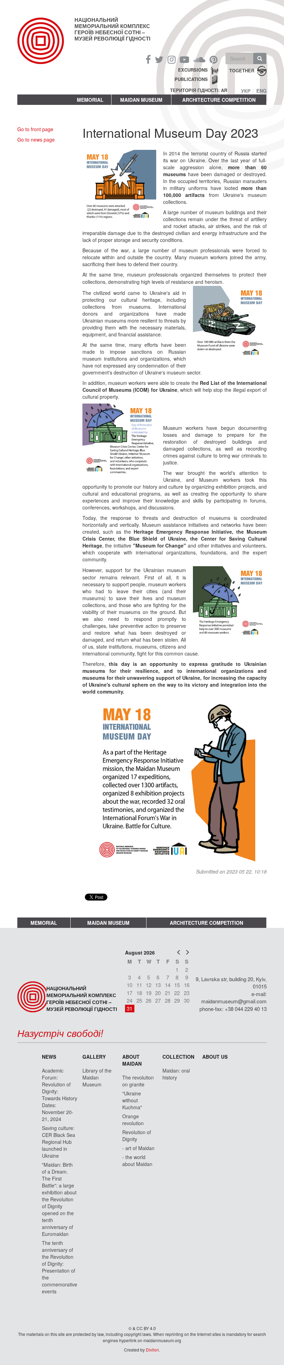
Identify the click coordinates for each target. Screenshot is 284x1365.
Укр (245, 90)
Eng (261, 90)
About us (215, 1056)
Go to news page (36, 139)
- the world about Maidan (137, 1160)
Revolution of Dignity (136, 1135)
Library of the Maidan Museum (97, 1077)
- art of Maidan (138, 1148)
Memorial (90, 99)
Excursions (193, 69)
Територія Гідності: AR (198, 90)
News (49, 1056)
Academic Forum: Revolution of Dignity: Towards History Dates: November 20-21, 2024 (59, 1094)
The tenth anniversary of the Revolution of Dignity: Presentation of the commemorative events (59, 1267)
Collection (178, 1056)
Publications (191, 79)
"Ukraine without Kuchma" (132, 1100)
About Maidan (132, 1060)
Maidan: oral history (176, 1074)
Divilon (152, 1350)
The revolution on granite (138, 1081)
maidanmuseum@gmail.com (234, 1001)
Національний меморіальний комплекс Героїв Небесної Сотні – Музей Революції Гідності (112, 29)
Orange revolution (133, 1120)
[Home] (45, 46)
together (241, 70)
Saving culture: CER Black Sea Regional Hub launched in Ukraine (58, 1141)
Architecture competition (219, 99)
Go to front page (35, 129)
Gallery (94, 1056)
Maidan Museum (141, 99)
